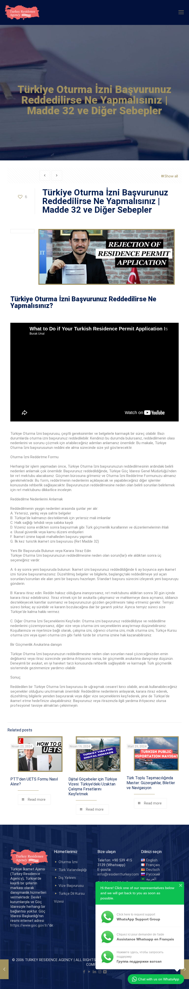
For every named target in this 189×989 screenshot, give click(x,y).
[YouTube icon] (89, 972)
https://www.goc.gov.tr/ (29, 925)
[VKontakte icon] (105, 972)
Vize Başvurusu (71, 885)
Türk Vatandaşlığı (73, 870)
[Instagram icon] (100, 972)
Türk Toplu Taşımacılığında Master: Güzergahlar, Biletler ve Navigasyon (150, 783)
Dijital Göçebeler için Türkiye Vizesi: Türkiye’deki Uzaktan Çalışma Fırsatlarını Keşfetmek (92, 786)
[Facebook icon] (84, 972)
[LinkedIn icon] (94, 972)
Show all (171, 176)
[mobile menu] (181, 12)
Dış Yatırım (67, 877)
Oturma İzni (68, 862)
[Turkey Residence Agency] (22, 12)
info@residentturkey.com (118, 874)
